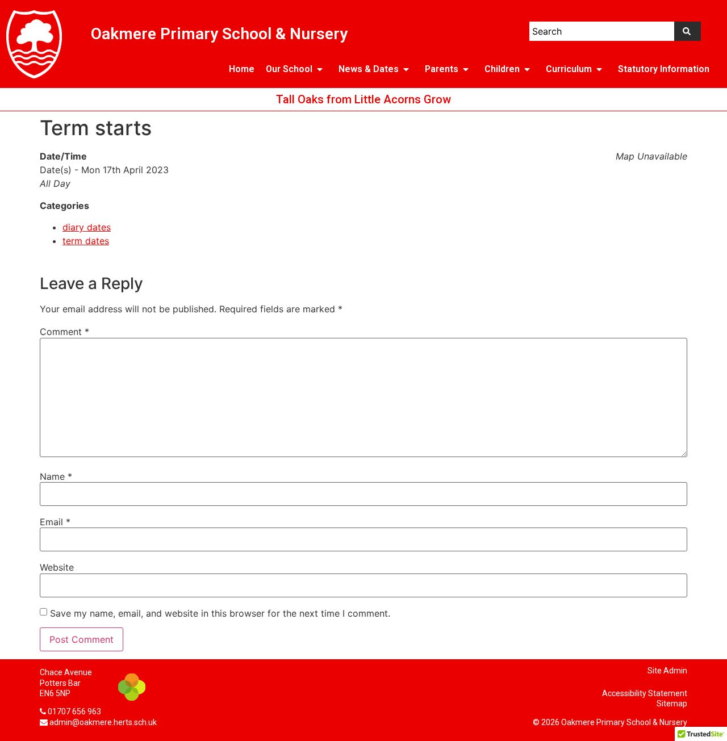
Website (57, 567)
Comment (64, 331)
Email (55, 521)
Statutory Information (663, 69)
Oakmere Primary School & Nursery (219, 33)
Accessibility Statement (644, 693)
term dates (85, 240)
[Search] (687, 31)
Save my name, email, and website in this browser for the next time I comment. (220, 613)
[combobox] (601, 31)
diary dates (86, 227)
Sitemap (672, 703)
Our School (289, 69)
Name (56, 476)
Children (502, 69)
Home (241, 69)
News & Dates (369, 69)
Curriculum (569, 69)
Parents (441, 69)
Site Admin (667, 670)
